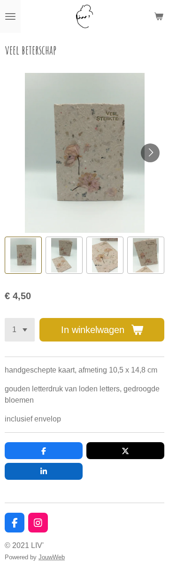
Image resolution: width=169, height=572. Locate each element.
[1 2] (20, 330)
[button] (23, 255)
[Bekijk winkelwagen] (158, 16)
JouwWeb (51, 557)
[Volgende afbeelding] (150, 152)
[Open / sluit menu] (10, 16)
